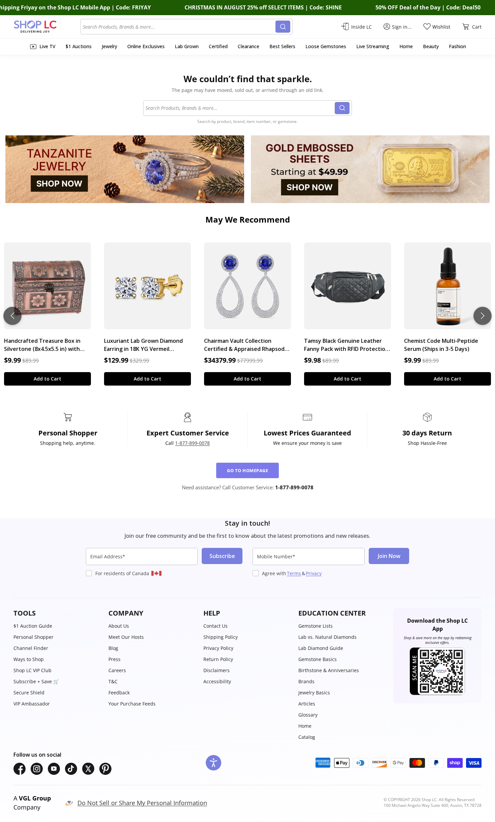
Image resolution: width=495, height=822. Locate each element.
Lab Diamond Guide (320, 648)
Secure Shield (28, 692)
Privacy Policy (218, 648)
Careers (117, 670)
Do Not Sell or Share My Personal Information (142, 803)
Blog (113, 648)
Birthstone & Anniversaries (328, 670)
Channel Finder (30, 648)
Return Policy (218, 659)
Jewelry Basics (314, 692)
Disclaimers (216, 670)
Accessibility (217, 681)
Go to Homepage (247, 470)
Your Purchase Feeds (132, 703)
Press (114, 659)
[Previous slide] (12, 316)
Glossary (308, 715)
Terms (294, 573)
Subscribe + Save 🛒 (36, 681)
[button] (57, 613)
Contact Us (215, 626)
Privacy (314, 573)
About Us (118, 626)
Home (304, 726)
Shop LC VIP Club (32, 670)
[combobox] (179, 27)
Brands (306, 681)
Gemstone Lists (315, 626)
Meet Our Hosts (126, 637)
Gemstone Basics (317, 659)
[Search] (282, 27)
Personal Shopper (33, 637)
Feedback (119, 692)
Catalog (306, 737)
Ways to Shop (28, 659)
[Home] (46, 26)
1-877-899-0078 (192, 443)
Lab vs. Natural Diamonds (327, 637)
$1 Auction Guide (32, 626)
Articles (306, 703)
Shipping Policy (220, 637)
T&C (113, 681)
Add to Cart (47, 378)
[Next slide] (482, 316)
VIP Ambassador (31, 703)
